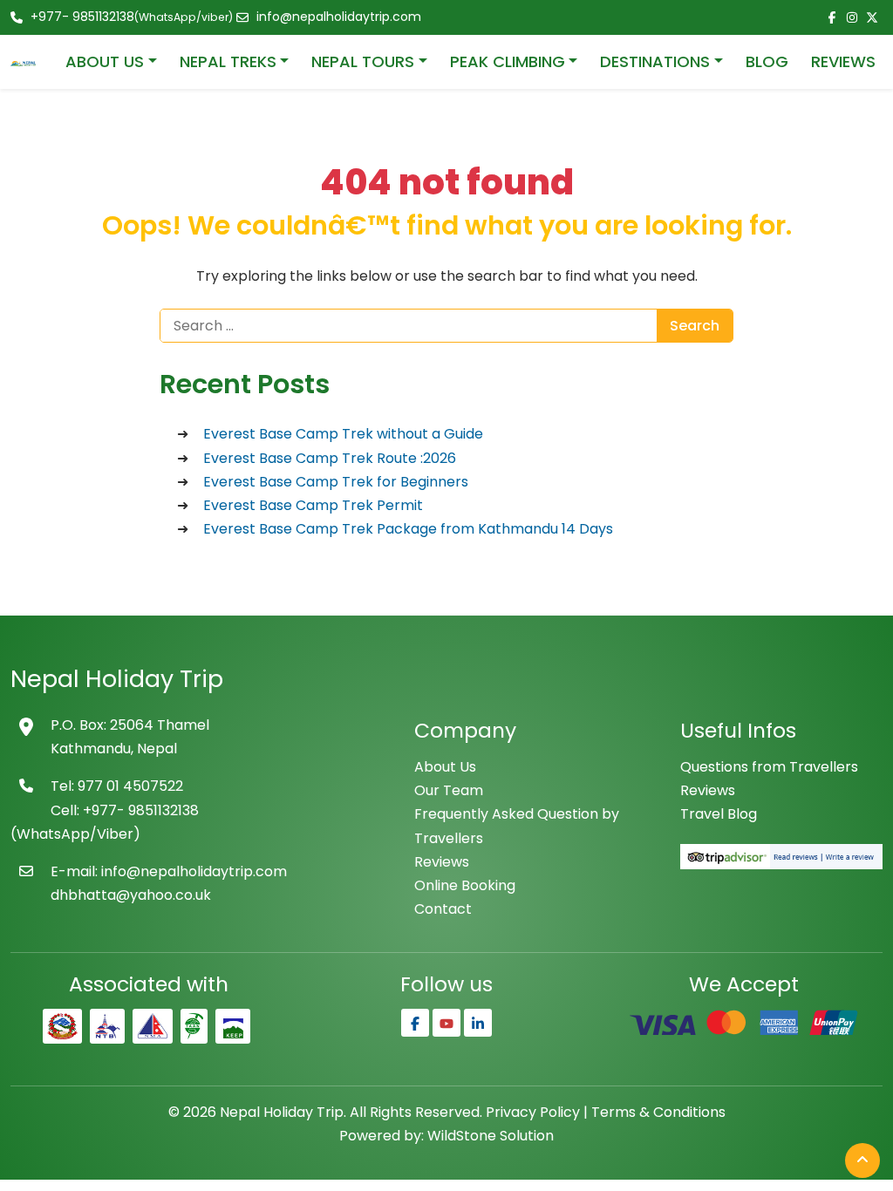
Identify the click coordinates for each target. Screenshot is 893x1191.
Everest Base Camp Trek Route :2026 (329, 458)
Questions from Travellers (769, 767)
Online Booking (464, 885)
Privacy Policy (533, 1112)
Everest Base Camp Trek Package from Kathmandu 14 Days (408, 529)
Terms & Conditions (658, 1112)
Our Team (448, 790)
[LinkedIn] (478, 1023)
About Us (445, 767)
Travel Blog (718, 814)
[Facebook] (415, 1023)
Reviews (441, 862)
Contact (443, 909)
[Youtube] (446, 1023)
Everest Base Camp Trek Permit (313, 505)
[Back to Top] (862, 1160)
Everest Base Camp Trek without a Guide (343, 434)
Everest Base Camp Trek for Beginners (335, 482)
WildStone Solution (490, 1136)
